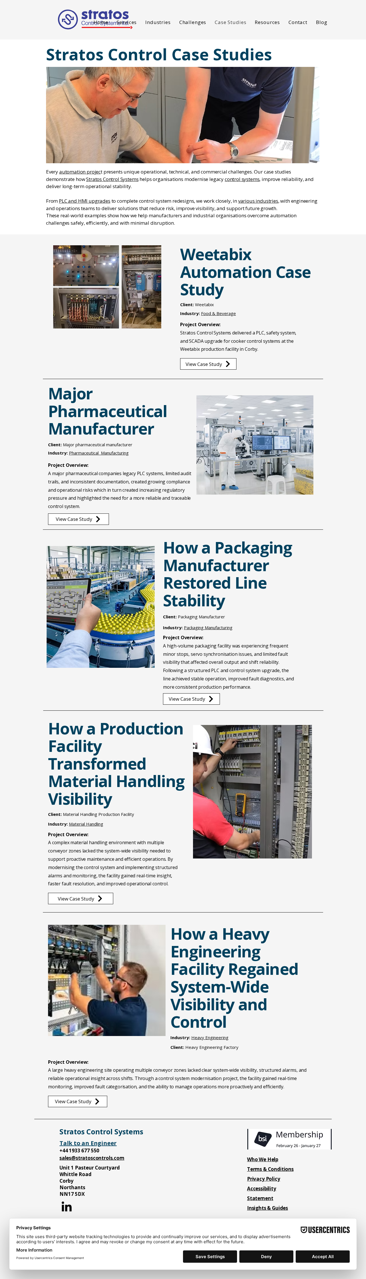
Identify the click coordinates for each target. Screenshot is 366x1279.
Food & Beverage (218, 313)
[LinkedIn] (66, 1206)
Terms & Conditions (270, 1169)
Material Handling (86, 824)
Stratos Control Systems (112, 179)
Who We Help (262, 1159)
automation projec (80, 171)
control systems (242, 179)
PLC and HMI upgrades (84, 201)
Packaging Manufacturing (208, 627)
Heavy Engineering (209, 1037)
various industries (258, 201)
